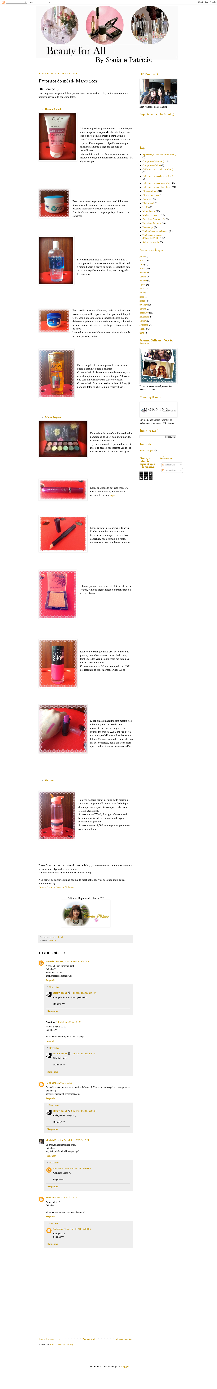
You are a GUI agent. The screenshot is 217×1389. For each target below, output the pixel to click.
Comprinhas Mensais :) (153, 161)
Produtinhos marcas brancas (155, 231)
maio (142, 260)
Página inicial (88, 1339)
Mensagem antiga (124, 1339)
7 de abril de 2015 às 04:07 (84, 1053)
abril (142, 264)
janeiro (143, 276)
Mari (48, 1197)
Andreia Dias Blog (55, 961)
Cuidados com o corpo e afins (156, 183)
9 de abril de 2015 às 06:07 (84, 1111)
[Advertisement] (85, 1314)
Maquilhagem (148, 211)
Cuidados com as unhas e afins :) (157, 169)
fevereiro (144, 272)
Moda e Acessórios (151, 215)
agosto (143, 284)
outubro (143, 280)
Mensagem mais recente (50, 1339)
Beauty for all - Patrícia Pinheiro (56, 887)
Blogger (124, 1366)
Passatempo (147, 227)
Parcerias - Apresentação (153, 219)
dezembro (144, 312)
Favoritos (52, 940)
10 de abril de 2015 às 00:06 (77, 1229)
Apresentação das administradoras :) (159, 154)
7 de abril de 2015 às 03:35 (68, 1022)
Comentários (170, 470)
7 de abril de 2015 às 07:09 (59, 1083)
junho (142, 256)
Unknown (58, 1168)
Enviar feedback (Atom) (61, 1344)
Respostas (54, 987)
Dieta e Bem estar (150, 195)
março (142, 268)
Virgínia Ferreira (54, 1140)
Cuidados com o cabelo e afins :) (157, 176)
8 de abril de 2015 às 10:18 (64, 1197)
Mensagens (169, 464)
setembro (144, 325)
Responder (51, 980)
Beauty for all (60, 993)
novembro (144, 316)
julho (142, 288)
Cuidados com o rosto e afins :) (156, 187)
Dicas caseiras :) (150, 191)
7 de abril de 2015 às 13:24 (76, 1140)
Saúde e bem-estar (150, 242)
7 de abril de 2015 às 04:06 (84, 993)
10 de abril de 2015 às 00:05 (77, 1168)
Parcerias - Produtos (151, 223)
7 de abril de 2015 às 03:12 (77, 961)
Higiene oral (148, 203)
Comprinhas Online (151, 165)
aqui (112, 495)
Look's (145, 207)
